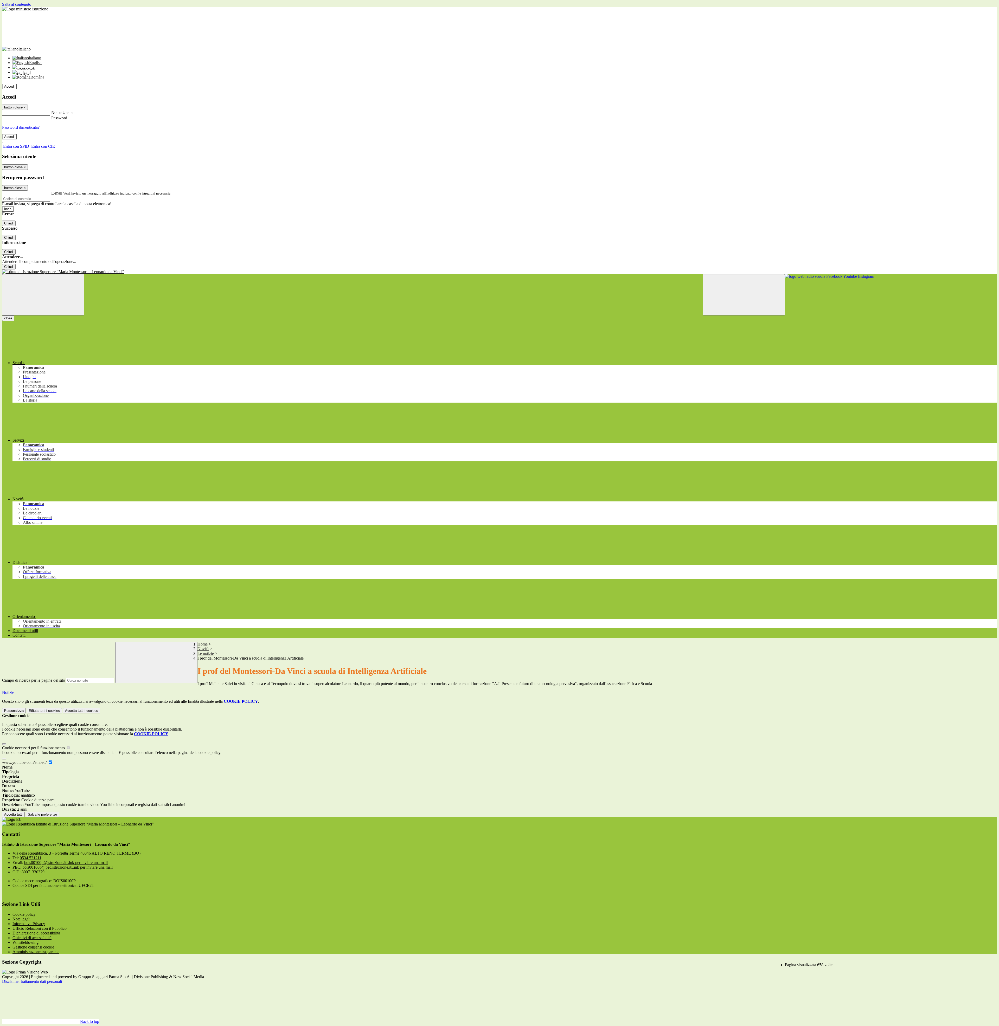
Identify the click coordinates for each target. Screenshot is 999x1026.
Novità (203, 649)
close (8, 318)
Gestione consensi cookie (33, 947)
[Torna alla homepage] (499, 271)
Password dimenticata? (21, 127)
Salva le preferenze (42, 814)
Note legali (21, 919)
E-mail (56, 193)
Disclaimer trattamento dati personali (32, 981)
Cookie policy (24, 914)
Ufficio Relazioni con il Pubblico (39, 928)
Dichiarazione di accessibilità (36, 933)
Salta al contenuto (16, 4)
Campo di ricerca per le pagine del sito (33, 680)
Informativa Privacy (28, 923)
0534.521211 (30, 858)
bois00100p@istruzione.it (66, 862)
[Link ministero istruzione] (25, 9)
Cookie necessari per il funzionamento (34, 748)
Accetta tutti (81, 711)
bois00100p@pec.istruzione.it (67, 867)
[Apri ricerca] (744, 294)
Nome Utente (62, 112)
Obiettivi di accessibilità (32, 937)
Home (202, 644)
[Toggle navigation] (43, 294)
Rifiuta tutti (44, 711)
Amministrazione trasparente (35, 952)
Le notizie (205, 653)
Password (59, 118)
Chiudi (9, 223)
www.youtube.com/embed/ (25, 762)
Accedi (9, 86)
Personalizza (14, 711)
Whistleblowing (25, 942)
